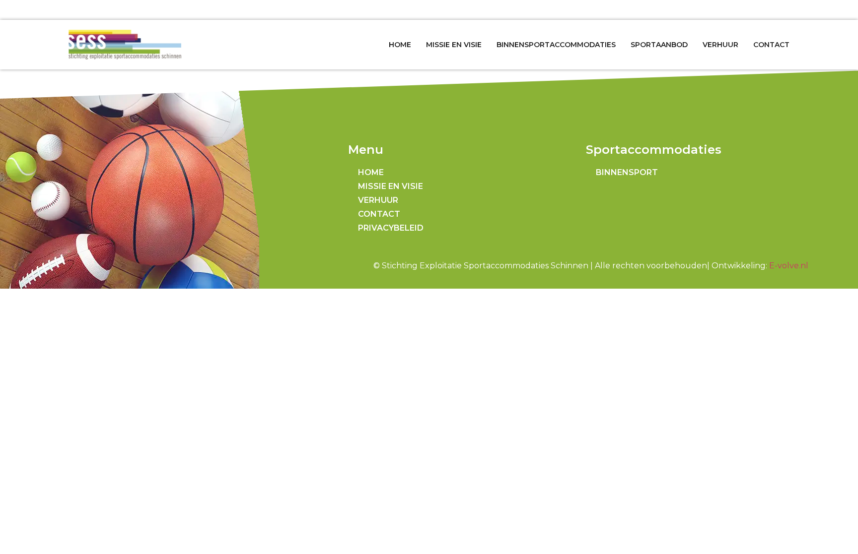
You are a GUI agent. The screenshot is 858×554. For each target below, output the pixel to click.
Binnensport (627, 172)
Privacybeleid (391, 228)
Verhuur (720, 44)
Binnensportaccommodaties (556, 44)
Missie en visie (454, 44)
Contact (771, 44)
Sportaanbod (659, 44)
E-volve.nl (788, 265)
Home (400, 44)
